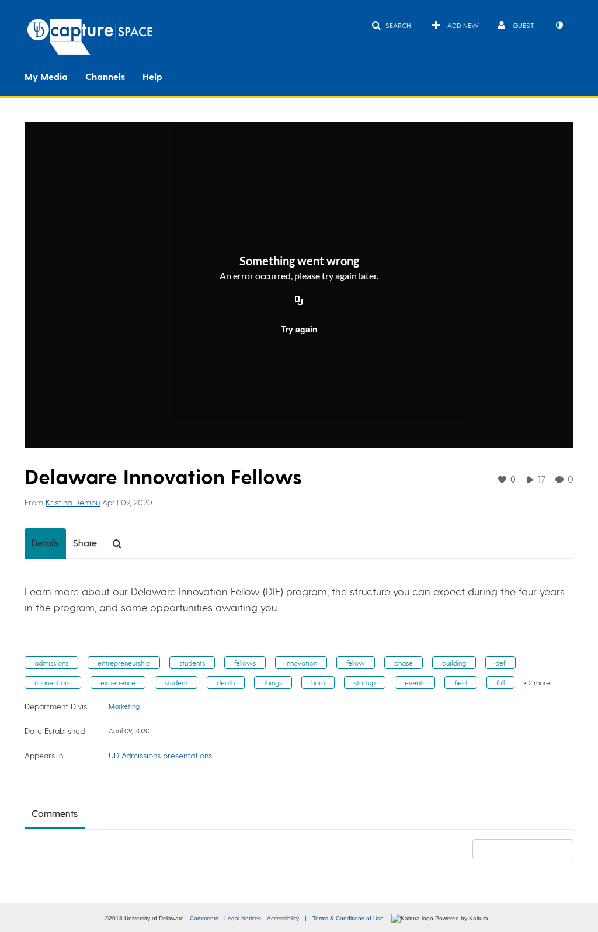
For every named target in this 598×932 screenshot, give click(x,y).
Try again (299, 329)
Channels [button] (105, 76)
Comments (204, 918)
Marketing (124, 705)
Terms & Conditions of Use (348, 918)
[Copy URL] (299, 301)
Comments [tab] (55, 813)
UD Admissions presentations (160, 755)
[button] (391, 25)
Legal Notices (242, 918)
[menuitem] (55, 75)
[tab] (45, 543)
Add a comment (528, 849)
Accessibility (283, 918)
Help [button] (152, 76)
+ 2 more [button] (537, 682)
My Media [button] (46, 76)
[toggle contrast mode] (558, 25)
